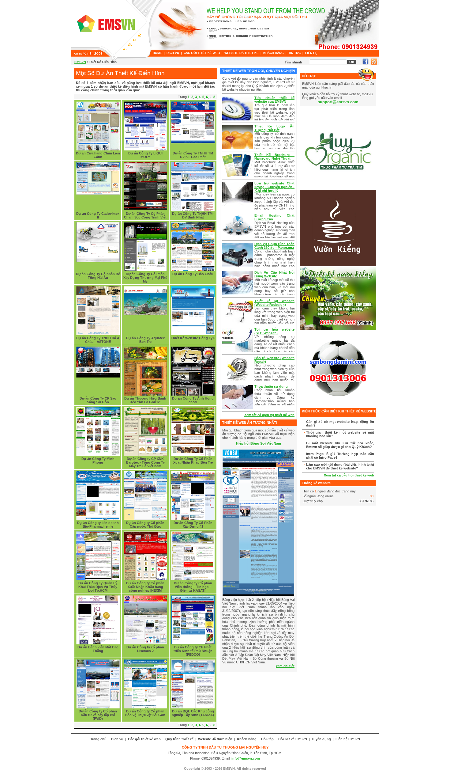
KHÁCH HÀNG (273, 53)
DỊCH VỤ (173, 53)
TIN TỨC (294, 53)
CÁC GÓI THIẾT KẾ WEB (202, 53)
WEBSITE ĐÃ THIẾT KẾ (241, 53)
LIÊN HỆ (311, 53)
